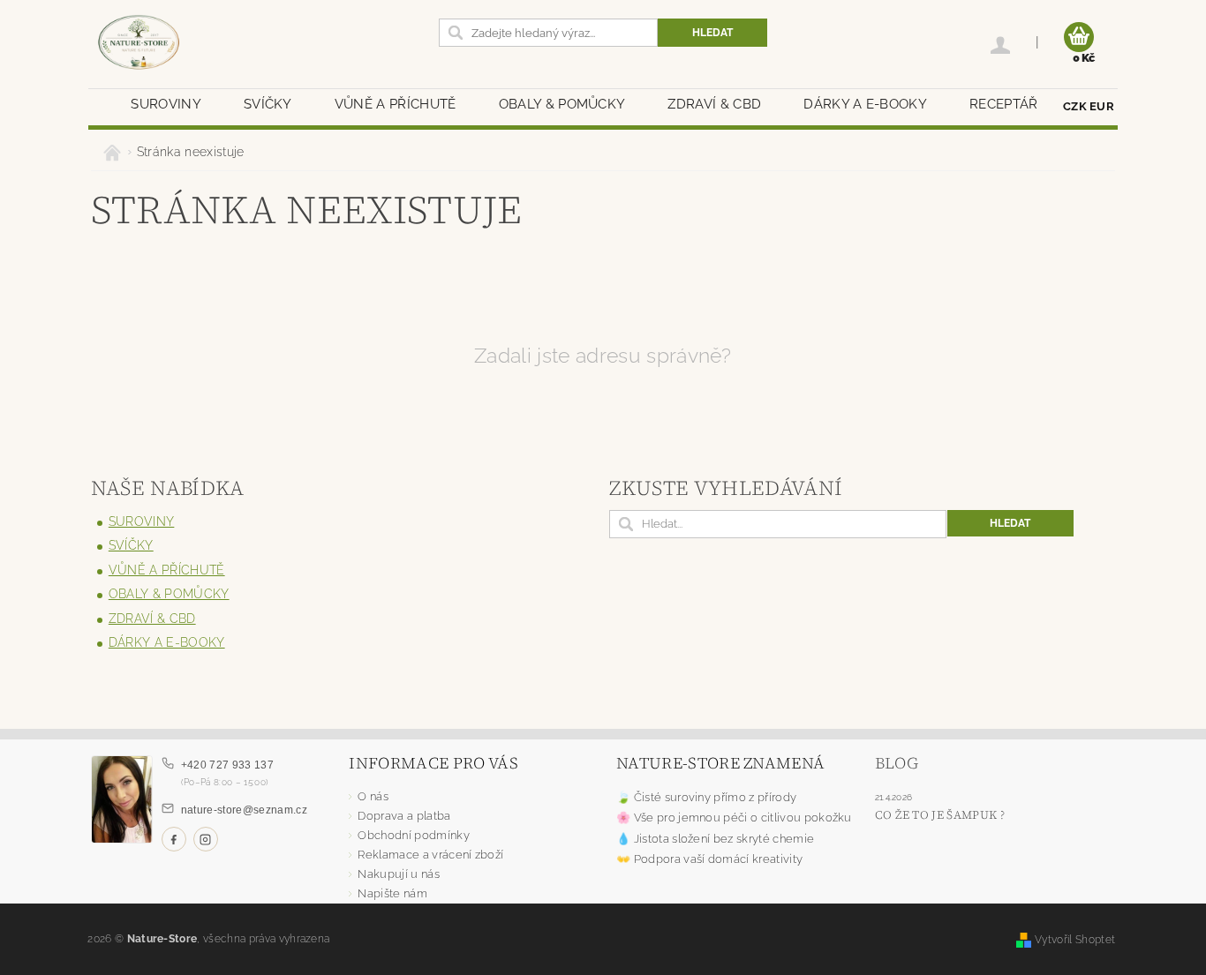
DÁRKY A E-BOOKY (865, 104)
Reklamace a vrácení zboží (430, 854)
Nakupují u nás (398, 874)
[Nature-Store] (139, 43)
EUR (1101, 106)
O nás (373, 796)
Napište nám (392, 893)
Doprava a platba (404, 815)
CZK (1075, 106)
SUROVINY (166, 104)
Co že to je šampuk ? (940, 814)
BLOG (896, 763)
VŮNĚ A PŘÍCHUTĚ (395, 104)
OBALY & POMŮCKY (562, 104)
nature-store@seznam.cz (244, 810)
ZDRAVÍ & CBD (714, 104)
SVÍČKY (268, 104)
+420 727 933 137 (227, 765)
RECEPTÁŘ (1003, 104)
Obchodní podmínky (413, 835)
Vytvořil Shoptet (1075, 939)
